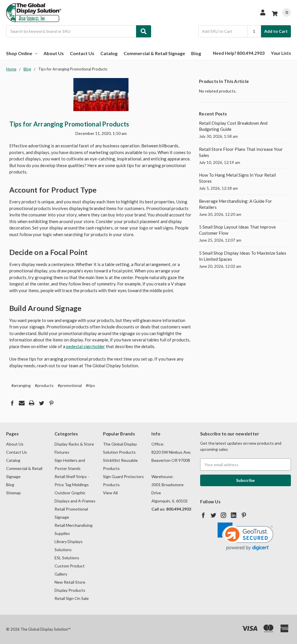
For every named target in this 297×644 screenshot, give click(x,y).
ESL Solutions (67, 557)
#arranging (21, 385)
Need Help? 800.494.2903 (239, 53)
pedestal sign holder (85, 346)
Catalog (108, 53)
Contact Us (82, 53)
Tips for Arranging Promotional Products (69, 124)
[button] (245, 536)
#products (44, 385)
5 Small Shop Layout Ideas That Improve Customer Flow (237, 230)
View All (110, 492)
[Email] (22, 403)
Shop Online (19, 53)
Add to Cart (276, 31)
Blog (196, 53)
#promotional (70, 385)
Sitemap (13, 492)
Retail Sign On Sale (72, 598)
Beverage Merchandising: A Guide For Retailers (235, 204)
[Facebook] (12, 403)
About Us (54, 53)
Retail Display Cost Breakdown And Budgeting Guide (233, 126)
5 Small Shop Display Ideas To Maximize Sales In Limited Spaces (242, 256)
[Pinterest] (51, 403)
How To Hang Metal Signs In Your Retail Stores (237, 178)
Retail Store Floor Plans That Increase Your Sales (241, 152)
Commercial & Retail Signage (154, 53)
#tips (90, 385)
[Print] (32, 403)
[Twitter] (41, 403)
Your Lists (281, 53)
